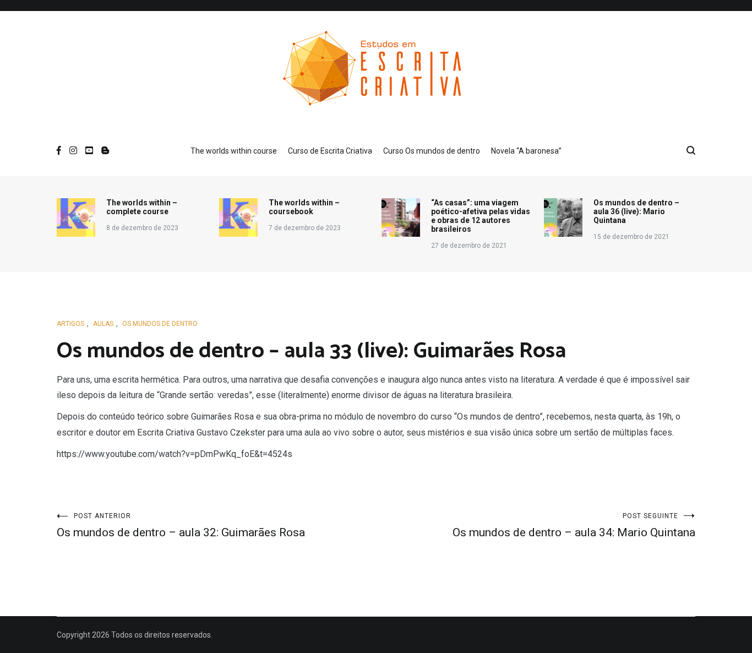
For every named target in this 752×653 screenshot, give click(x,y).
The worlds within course (233, 150)
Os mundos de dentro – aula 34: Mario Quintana (574, 525)
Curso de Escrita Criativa (330, 150)
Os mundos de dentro (160, 324)
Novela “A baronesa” (526, 150)
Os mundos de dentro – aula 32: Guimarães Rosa (181, 525)
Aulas (103, 324)
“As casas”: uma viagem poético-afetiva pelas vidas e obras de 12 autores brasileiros (480, 215)
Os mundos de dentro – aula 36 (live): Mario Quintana (636, 211)
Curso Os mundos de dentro (431, 150)
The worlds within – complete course (141, 207)
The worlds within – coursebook (304, 207)
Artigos (70, 324)
